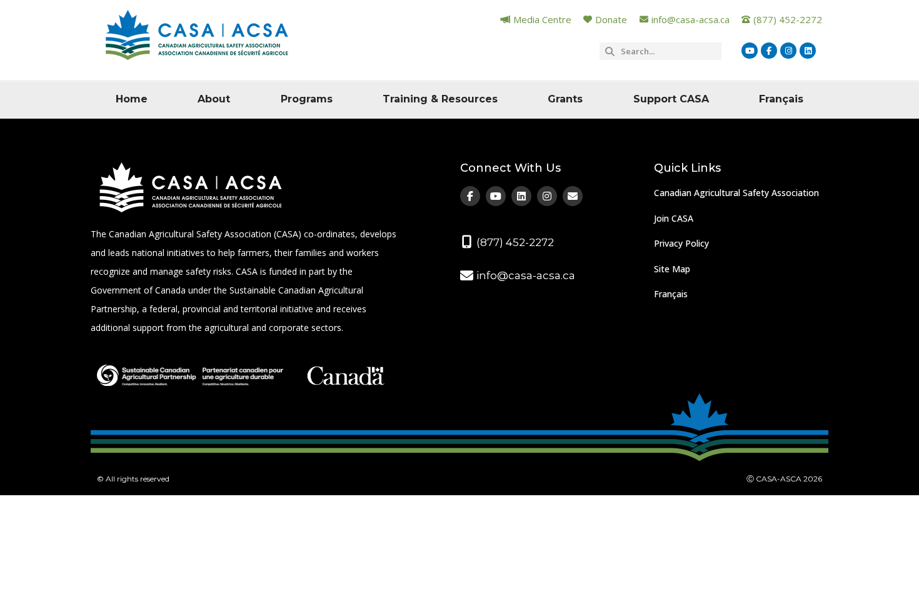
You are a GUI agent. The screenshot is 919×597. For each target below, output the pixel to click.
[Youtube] (749, 50)
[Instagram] (788, 50)
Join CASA (673, 218)
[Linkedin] (808, 50)
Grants (565, 99)
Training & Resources (440, 99)
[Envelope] (573, 196)
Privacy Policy (681, 243)
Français (781, 99)
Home (132, 99)
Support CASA (671, 99)
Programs (307, 99)
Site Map (672, 269)
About (214, 99)
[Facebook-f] (769, 50)
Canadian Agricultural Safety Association (736, 193)
